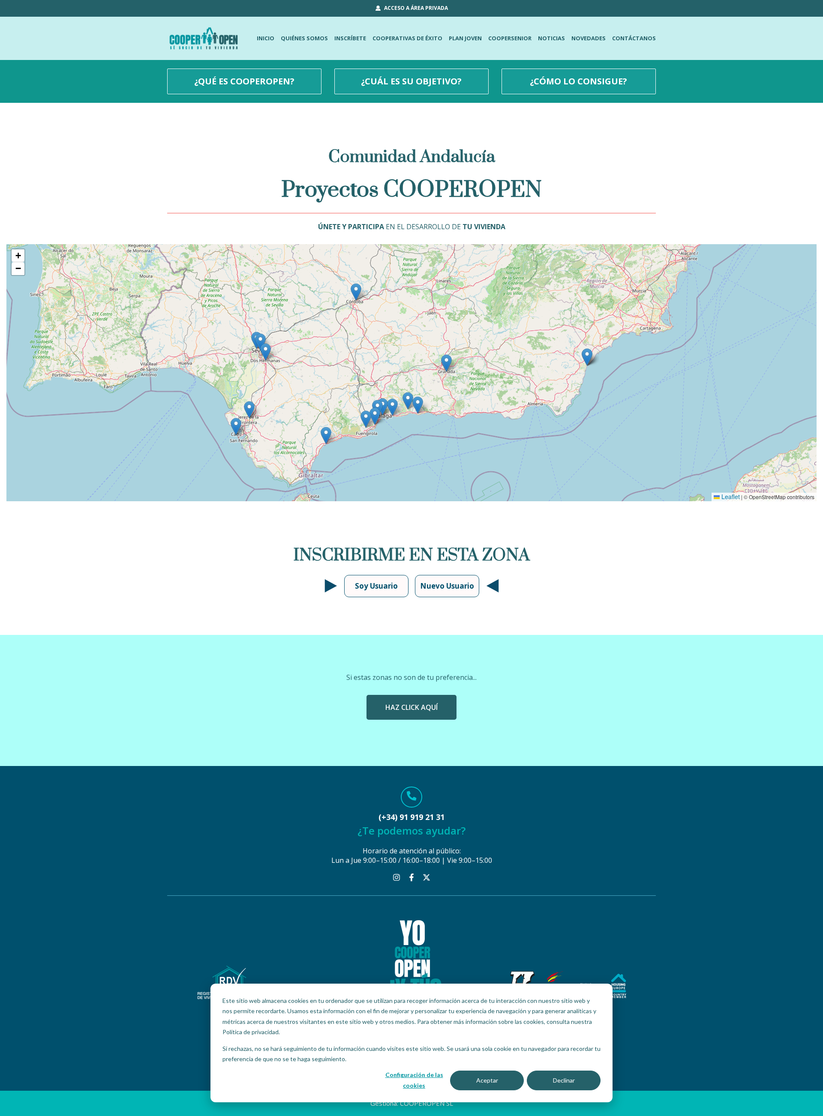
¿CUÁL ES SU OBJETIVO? (411, 81)
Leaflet (730, 496)
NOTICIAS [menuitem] (551, 38)
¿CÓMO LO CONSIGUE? (578, 81)
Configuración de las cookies (414, 1080)
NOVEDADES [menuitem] (588, 38)
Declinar (564, 1080)
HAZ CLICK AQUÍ (411, 707)
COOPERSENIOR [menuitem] (510, 38)
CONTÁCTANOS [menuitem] (634, 38)
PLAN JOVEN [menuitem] (465, 38)
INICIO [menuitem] (265, 38)
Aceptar (487, 1080)
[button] (392, 407)
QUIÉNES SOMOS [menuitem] (304, 38)
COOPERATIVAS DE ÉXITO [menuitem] (407, 38)
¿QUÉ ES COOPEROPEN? (244, 81)
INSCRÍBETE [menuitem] (350, 38)
